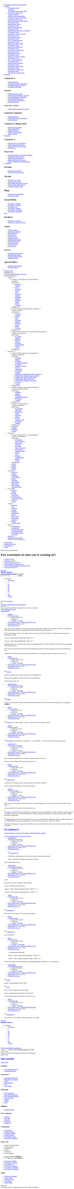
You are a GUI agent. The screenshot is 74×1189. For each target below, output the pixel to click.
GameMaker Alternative (11, 1078)
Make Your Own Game (11, 1079)
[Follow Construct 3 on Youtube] (14, 205)
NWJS (17, 129)
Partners (6, 1099)
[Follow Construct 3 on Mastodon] (15, 211)
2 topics (14, 872)
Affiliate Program (9, 1110)
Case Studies (8, 1086)
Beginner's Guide (17, 94)
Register (6, 271)
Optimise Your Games (29, 380)
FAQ (14, 148)
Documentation (8, 1083)
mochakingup (10, 910)
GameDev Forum (9, 1132)
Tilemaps (15, 244)
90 (8, 588)
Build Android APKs (20, 97)
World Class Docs (19, 157)
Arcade (10, 503)
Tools (14, 246)
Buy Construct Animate (19, 222)
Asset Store (11, 471)
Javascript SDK (17, 132)
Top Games (17, 180)
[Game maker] (15, 274)
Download (18, 127)
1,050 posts (21, 944)
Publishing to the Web (22, 95)
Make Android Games (29, 377)
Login (11, 271)
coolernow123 (10, 780)
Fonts (14, 235)
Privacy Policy (8, 1178)
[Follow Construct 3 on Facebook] (15, 210)
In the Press (7, 1121)
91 (8, 590)
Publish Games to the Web (31, 376)
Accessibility (8, 1181)
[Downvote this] (28, 622)
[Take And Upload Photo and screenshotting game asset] (1, 603)
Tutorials (14, 120)
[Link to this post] (12, 624)
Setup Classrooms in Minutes (23, 155)
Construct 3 (25, 279)
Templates (16, 241)
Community (7, 163)
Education (7, 135)
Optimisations (21, 100)
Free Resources (20, 145)
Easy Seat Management (11, 1094)
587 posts (20, 663)
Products (6, 6)
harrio (8, 987)
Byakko (8, 672)
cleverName (9, 741)
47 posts (19, 750)
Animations (17, 232)
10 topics (14, 620)
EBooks (15, 233)
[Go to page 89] (11, 580)
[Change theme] (16, 539)
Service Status (8, 1183)
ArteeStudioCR (5, 611)
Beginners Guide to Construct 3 (32, 374)
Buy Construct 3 (16, 221)
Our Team (7, 1118)
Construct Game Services (29, 331)
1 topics (14, 663)
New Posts (15, 196)
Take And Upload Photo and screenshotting (13, 604)
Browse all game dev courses (20, 109)
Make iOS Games (28, 379)
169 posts (20, 690)
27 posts (20, 620)
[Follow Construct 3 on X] (12, 207)
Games (15, 236)
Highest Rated (18, 256)
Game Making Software (11, 1069)
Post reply (3, 570)
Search (6, 547)
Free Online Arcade (10, 1136)
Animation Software (10, 1071)
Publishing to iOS (18, 99)
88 (8, 585)
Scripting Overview (19, 85)
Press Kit (6, 1120)
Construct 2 (20, 404)
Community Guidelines (11, 1138)
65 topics (14, 944)
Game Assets (8, 1130)
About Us (7, 1116)
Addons (15, 230)
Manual (16, 82)
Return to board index (14, 1048)
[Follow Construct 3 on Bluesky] (14, 208)
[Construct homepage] (15, 4)
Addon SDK (17, 87)
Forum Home (17, 171)
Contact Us (11, 536)
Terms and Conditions (10, 1176)
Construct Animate (26, 309)
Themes (15, 243)
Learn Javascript (9, 1098)
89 (8, 587)
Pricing (6, 1081)
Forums (10, 489)
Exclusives (15, 258)
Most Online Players (19, 185)
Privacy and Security (20, 146)
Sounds (19, 240)
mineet (8, 812)
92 (8, 591)
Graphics (16, 238)
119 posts (20, 713)
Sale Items (15, 267)
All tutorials (15, 102)
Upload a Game (18, 186)
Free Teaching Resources (11, 1096)
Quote (18, 625)
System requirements (21, 84)
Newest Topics (19, 172)
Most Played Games (21, 183)
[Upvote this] (13, 622)
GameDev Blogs (9, 1135)
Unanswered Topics (10, 544)
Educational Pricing (17, 158)
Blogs (10, 525)
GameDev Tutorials (10, 1133)
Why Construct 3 (9, 1093)
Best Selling (17, 255)
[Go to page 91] (10, 596)
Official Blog (20, 194)
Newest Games (16, 182)
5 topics (14, 750)
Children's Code (9, 1179)
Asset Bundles (18, 266)
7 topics (14, 690)
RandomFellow (10, 819)
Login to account (18, 538)
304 (9, 595)
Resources (7, 74)
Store (5, 213)
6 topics (14, 713)
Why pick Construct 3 (19, 143)
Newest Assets (19, 253)
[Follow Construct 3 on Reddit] (14, 203)
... (8, 583)
